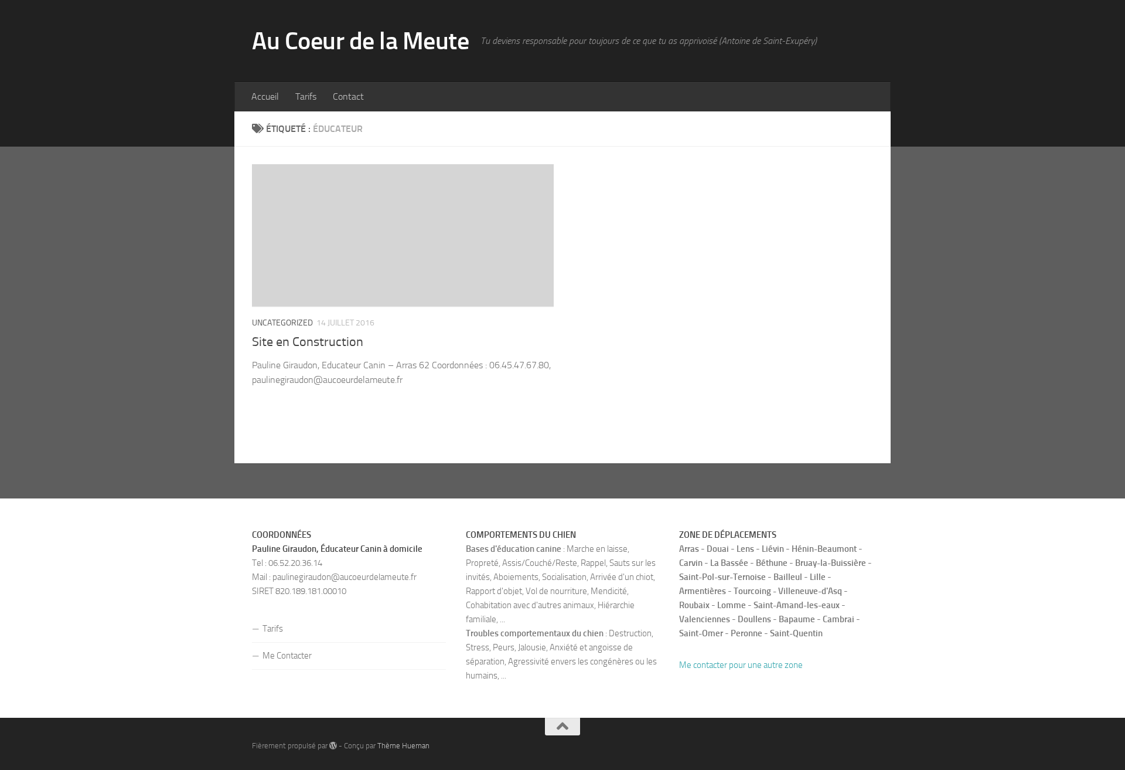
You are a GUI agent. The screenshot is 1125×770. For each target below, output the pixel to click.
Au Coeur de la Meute (360, 41)
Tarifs (305, 96)
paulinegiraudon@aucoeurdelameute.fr (344, 577)
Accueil (265, 96)
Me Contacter (287, 655)
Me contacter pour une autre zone (741, 665)
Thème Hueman (403, 745)
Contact (348, 96)
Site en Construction (307, 342)
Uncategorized (282, 323)
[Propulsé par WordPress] (333, 745)
